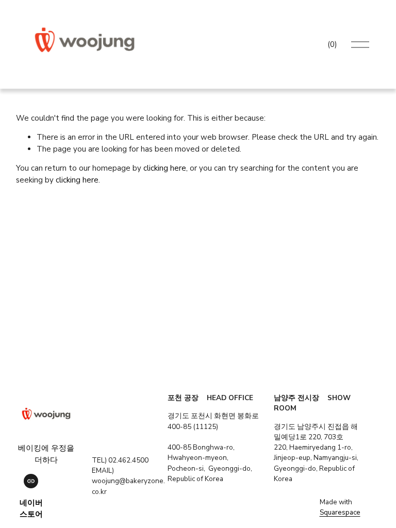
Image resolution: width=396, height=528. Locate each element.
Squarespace (340, 512)
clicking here (164, 168)
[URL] (31, 481)
